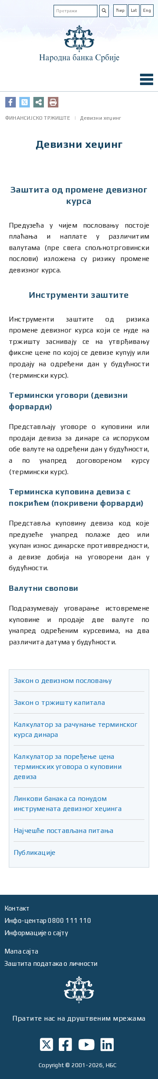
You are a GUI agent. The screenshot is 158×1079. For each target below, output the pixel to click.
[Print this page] (53, 102)
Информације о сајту (36, 932)
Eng (147, 10)
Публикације (34, 852)
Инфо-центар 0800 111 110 (47, 920)
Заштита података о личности (50, 963)
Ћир (120, 10)
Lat (134, 10)
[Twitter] (24, 102)
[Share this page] (38, 102)
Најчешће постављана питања (63, 830)
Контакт (16, 908)
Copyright (51, 1065)
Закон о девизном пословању (62, 680)
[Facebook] (10, 102)
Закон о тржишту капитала (59, 702)
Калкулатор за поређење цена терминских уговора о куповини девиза (68, 766)
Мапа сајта (21, 951)
